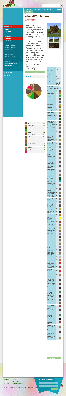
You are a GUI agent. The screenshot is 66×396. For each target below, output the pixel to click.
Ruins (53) (7, 70)
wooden (58, 82)
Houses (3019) (8, 38)
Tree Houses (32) (9, 54)
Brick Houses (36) (9, 52)
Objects (36, 0)
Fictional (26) (8, 36)
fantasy (57, 78)
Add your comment (54, 358)
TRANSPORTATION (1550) (9, 82)
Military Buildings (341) (10, 67)
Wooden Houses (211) (10, 40)
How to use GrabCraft (57, 0)
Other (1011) (8, 61)
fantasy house (57, 80)
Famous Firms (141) (9, 34)
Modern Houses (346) (10, 45)
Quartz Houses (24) (9, 49)
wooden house (58, 84)
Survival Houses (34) (10, 56)
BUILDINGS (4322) (8, 26)
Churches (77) (8, 31)
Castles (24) (7, 29)
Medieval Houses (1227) (10, 47)
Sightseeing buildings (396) (11, 63)
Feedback (47, 0)
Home (31, 0)
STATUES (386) (7, 75)
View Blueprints (35, 72)
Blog (41, 0)
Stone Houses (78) (9, 43)
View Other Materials (32, 152)
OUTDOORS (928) (8, 72)
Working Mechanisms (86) (10, 85)
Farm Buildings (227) (9, 65)
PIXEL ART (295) (7, 78)
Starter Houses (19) (9, 58)
